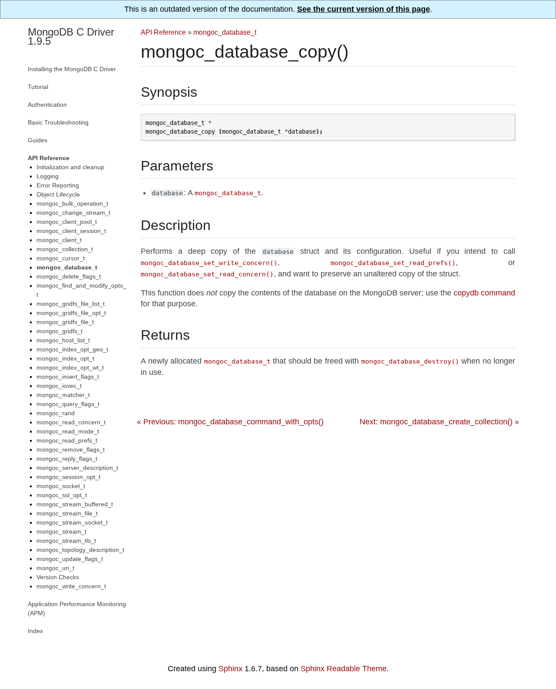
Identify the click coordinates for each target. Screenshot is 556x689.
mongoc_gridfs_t (59, 331)
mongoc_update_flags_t (69, 558)
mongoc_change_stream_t (73, 212)
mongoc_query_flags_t (67, 403)
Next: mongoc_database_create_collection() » (439, 421)
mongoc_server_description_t (77, 467)
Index (35, 630)
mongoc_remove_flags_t (70, 449)
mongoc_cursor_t (60, 258)
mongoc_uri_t (55, 567)
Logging (47, 176)
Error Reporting (57, 185)
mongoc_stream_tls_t (66, 540)
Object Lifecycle (58, 194)
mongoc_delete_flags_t (68, 276)
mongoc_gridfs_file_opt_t (71, 312)
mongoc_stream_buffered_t (74, 504)
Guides (37, 140)
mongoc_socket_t (60, 485)
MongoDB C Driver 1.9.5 (71, 36)
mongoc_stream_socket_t (72, 522)
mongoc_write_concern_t (71, 586)
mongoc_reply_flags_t (66, 458)
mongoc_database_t (224, 32)
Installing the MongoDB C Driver (72, 69)
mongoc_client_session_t (71, 230)
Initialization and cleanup (70, 167)
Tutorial (38, 86)
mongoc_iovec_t (59, 385)
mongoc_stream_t (61, 531)
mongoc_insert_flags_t (67, 376)
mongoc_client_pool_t (66, 221)
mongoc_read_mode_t (67, 431)
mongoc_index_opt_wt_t (70, 367)
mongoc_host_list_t (63, 340)
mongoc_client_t (59, 239)
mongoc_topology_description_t (80, 549)
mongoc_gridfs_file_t (65, 321)
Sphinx (230, 668)
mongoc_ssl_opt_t (61, 495)
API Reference (163, 32)
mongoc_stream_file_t (67, 513)
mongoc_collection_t (64, 249)
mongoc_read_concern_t (71, 422)
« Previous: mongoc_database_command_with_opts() (230, 421)
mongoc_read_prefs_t (66, 440)
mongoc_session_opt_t (68, 476)
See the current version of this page (363, 9)
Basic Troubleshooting (58, 122)
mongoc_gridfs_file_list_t (70, 303)
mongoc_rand (55, 413)
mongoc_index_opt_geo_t (72, 349)
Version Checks (57, 577)
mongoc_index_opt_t (65, 358)
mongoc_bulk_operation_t (72, 203)
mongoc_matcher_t (63, 394)
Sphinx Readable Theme (344, 668)
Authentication (47, 104)
